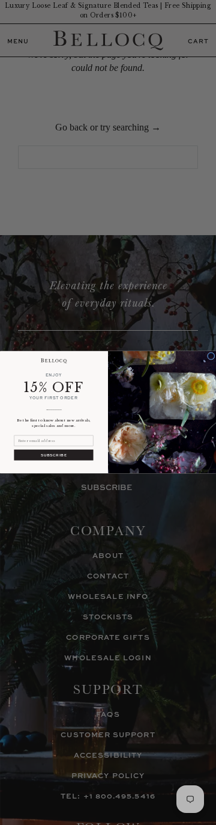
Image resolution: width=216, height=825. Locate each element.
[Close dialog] (211, 356)
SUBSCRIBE (54, 455)
